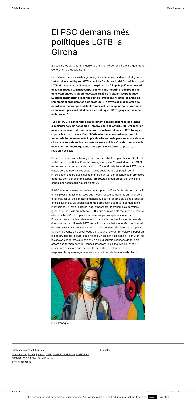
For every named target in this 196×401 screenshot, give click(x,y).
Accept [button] (152, 397)
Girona (31, 354)
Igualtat (40, 354)
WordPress (177, 392)
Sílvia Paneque (20, 8)
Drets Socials (19, 354)
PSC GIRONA (30, 358)
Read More (163, 397)
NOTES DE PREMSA (64, 354)
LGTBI (49, 354)
